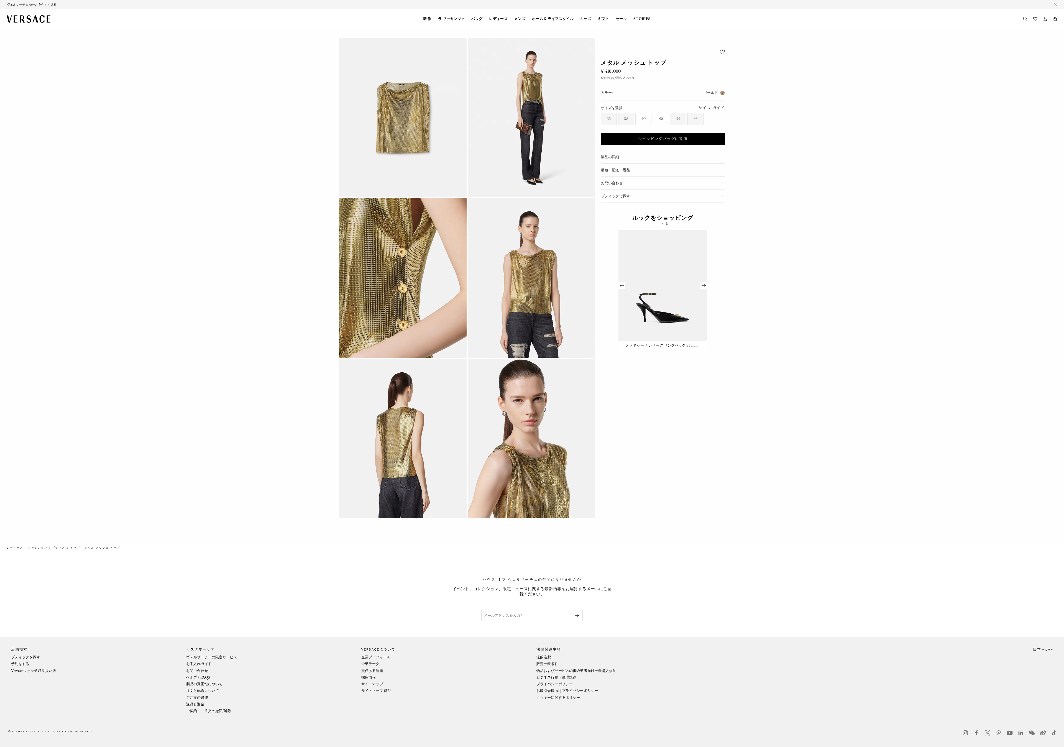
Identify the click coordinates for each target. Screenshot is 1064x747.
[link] (15, 548)
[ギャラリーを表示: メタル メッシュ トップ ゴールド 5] (403, 438)
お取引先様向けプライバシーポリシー (567, 690)
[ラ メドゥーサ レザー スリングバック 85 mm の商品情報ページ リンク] (662, 285)
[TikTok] (1054, 733)
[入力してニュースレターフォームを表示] (578, 615)
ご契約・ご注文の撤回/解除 (208, 710)
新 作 (427, 19)
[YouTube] (1009, 733)
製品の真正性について (204, 684)
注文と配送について (202, 690)
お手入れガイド (199, 663)
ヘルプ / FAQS (198, 677)
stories (641, 19)
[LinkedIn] (1020, 733)
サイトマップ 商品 (376, 690)
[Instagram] (965, 733)
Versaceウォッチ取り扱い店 (33, 670)
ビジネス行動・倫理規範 (556, 677)
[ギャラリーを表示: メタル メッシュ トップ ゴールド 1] (403, 117)
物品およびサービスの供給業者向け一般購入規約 (576, 670)
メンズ (519, 19)
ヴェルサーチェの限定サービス (211, 657)
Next (703, 285)
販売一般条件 (547, 663)
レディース (498, 19)
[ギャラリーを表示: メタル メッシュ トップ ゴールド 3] (403, 277)
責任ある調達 (372, 670)
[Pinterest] (998, 733)
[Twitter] (987, 733)
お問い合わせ (197, 670)
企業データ (370, 663)
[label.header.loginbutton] (1045, 19)
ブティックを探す (25, 657)
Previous (621, 285)
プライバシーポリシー (554, 684)
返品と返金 (195, 704)
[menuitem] (427, 19)
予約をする (20, 663)
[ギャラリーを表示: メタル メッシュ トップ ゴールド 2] (531, 117)
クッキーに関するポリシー (558, 697)
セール (621, 19)
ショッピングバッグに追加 (662, 139)
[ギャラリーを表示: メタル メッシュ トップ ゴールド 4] (531, 277)
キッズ (585, 19)
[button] (1055, 19)
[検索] (1025, 19)
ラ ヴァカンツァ (451, 19)
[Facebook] (976, 733)
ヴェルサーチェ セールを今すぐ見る (32, 4)
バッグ (476, 19)
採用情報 (368, 677)
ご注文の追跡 (197, 697)
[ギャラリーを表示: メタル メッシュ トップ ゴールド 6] (531, 438)
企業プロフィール (375, 657)
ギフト (603, 19)
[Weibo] (1043, 733)
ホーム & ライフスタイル (553, 19)
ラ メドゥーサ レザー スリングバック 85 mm (661, 345)
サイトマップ (372, 684)
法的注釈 (543, 657)
